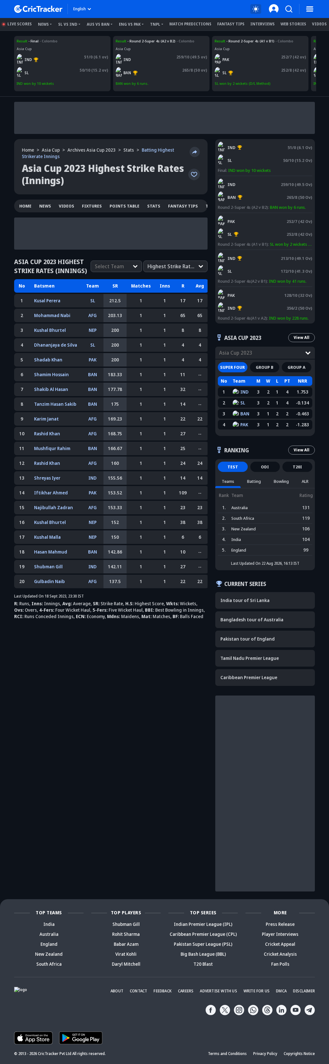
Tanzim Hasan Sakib (55, 404)
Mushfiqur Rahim (52, 448)
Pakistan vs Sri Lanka (233, 41)
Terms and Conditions (227, 1053)
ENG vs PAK (130, 24)
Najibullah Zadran (53, 507)
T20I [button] (297, 467)
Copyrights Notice (299, 1053)
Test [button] (232, 467)
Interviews (262, 24)
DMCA (281, 991)
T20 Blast (203, 964)
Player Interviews (280, 934)
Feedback (163, 991)
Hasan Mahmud (50, 552)
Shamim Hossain (51, 374)
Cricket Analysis (280, 954)
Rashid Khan (47, 433)
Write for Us (257, 991)
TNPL (155, 24)
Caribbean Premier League (248, 677)
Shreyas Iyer (47, 478)
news (45, 206)
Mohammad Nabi (52, 315)
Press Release (280, 924)
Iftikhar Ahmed (51, 493)
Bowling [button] (281, 481)
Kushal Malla (47, 537)
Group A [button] (297, 367)
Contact (138, 991)
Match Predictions (190, 24)
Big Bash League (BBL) (203, 954)
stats (128, 150)
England (49, 944)
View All (301, 337)
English (79, 9)
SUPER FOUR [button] (232, 367)
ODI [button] (265, 467)
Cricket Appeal (280, 944)
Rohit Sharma (126, 934)
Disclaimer (304, 991)
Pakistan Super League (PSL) (203, 944)
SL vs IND (67, 24)
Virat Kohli (126, 954)
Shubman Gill (48, 566)
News (43, 24)
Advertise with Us (218, 991)
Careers (185, 991)
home (25, 206)
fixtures (92, 206)
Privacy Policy (265, 1053)
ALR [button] (305, 481)
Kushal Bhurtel (50, 330)
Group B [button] (264, 367)
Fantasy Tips (231, 24)
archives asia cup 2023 (91, 150)
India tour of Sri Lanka (245, 600)
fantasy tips (183, 206)
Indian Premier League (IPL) (203, 924)
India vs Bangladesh (133, 41)
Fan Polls (280, 964)
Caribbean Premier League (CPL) (203, 934)
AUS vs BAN (98, 24)
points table (124, 206)
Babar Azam (126, 944)
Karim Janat (46, 419)
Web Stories (293, 24)
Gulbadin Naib (49, 581)
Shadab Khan (48, 360)
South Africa (49, 964)
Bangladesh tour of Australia (251, 619)
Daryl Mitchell (126, 964)
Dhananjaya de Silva (55, 345)
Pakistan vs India (233, 290)
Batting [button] (254, 481)
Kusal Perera (47, 300)
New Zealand (49, 954)
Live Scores (19, 24)
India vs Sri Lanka (32, 41)
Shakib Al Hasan (51, 389)
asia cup (51, 150)
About (117, 991)
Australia (49, 934)
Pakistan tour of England (247, 639)
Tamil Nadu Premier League (249, 658)
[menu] (310, 9)
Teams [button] (228, 481)
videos (66, 206)
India (49, 924)
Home (28, 150)
